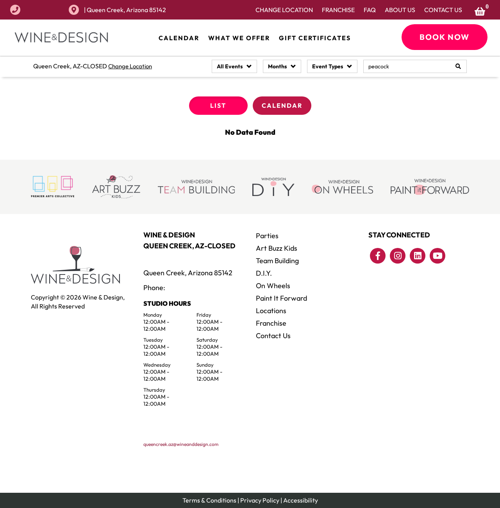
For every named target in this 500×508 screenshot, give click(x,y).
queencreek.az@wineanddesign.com (180, 444)
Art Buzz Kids (276, 248)
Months (277, 66)
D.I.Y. (264, 273)
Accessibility (300, 500)
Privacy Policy (259, 500)
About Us (400, 10)
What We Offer (239, 38)
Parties (267, 235)
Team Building (277, 260)
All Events (230, 66)
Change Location (284, 10)
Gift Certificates (315, 38)
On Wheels (273, 285)
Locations (271, 310)
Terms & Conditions (209, 500)
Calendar (179, 38)
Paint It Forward (281, 298)
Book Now (445, 37)
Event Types (327, 66)
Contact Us (443, 10)
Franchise (338, 10)
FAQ (370, 10)
